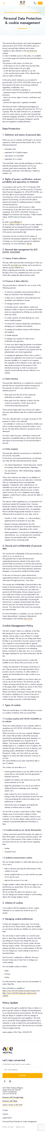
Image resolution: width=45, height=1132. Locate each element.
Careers (5, 1114)
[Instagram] (10, 1081)
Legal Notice (7, 1118)
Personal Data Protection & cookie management (20, 1121)
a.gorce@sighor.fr (15, 222)
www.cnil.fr (28, 618)
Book (40, 3)
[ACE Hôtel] (22, 3)
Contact (5, 1110)
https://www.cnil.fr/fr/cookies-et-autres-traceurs (19, 991)
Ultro (23, 1127)
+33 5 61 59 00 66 (9, 1094)
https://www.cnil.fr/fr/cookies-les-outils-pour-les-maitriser (20, 994)
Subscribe (22, 1075)
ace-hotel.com (32, 51)
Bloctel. (29, 243)
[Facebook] (5, 1081)
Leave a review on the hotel (12, 1105)
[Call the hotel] (35, 3)
